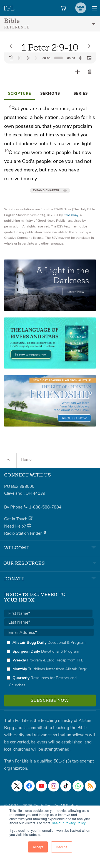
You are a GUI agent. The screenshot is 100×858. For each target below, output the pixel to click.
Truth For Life (9, 7)
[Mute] (80, 58)
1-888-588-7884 (45, 507)
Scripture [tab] (19, 93)
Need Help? (15, 526)
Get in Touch (16, 519)
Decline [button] (62, 846)
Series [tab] (81, 93)
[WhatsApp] (78, 785)
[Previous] (19, 58)
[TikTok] (65, 785)
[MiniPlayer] (89, 58)
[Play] (28, 58)
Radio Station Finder (23, 533)
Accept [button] (38, 846)
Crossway (71, 215)
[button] (90, 72)
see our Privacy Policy (68, 822)
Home (26, 459)
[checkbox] (49, 663)
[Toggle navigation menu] (94, 8)
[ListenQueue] (11, 58)
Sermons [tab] (50, 93)
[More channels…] (90, 785)
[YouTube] (41, 785)
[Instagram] (53, 785)
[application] (50, 57)
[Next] (36, 58)
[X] (16, 785)
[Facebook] (29, 785)
